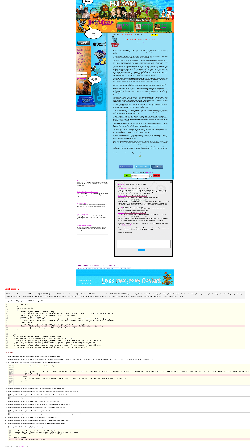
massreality (141, 42)
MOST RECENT (83, 265)
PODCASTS (80, 62)
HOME (79, 48)
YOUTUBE (80, 49)
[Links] (107, 281)
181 (94, 268)
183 (101, 268)
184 (104, 268)
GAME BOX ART (81, 59)
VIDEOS (79, 52)
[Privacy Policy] (127, 283)
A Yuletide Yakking (81, 203)
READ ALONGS (81, 61)
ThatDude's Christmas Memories (84, 225)
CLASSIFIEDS (81, 55)
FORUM (79, 64)
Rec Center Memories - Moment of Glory (166, 26)
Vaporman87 (121, 184)
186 (111, 268)
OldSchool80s (122, 196)
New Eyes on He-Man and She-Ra (147, 25)
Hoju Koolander (122, 188)
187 (114, 268)
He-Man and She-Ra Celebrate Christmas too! (87, 192)
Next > (128, 268)
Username (81, 71)
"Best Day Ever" (126, 225)
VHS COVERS (81, 56)
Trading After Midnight (82, 214)
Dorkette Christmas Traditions (84, 180)
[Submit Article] (83, 45)
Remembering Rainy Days (127, 25)
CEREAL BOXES (81, 58)
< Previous (88, 268)
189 (121, 268)
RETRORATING (94, 265)
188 (118, 268)
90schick (120, 207)
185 (107, 268)
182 (97, 268)
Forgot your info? (81, 78)
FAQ (78, 65)
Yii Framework (21, 446)
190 (125, 268)
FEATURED (104, 265)
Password (81, 74)
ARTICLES (80, 51)
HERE (80, 69)
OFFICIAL (112, 265)
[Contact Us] (150, 283)
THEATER (79, 54)
